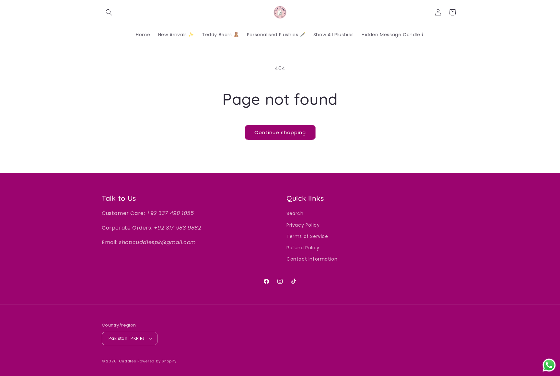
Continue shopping (280, 132)
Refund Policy (303, 247)
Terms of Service (307, 236)
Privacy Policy (303, 225)
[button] (109, 12)
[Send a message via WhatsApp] (549, 365)
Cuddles (127, 361)
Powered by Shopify (157, 361)
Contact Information (311, 259)
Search (295, 213)
